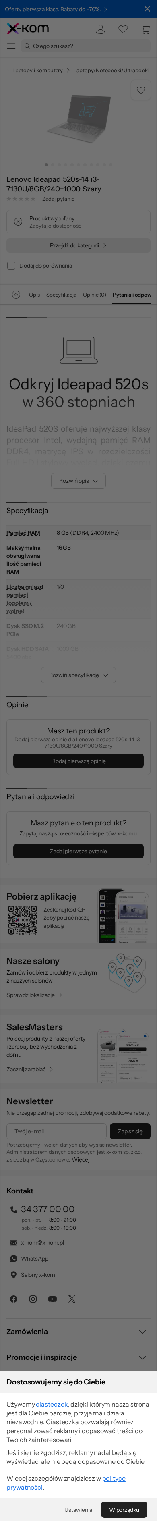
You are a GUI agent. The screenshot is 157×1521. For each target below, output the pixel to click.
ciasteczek (52, 1404)
